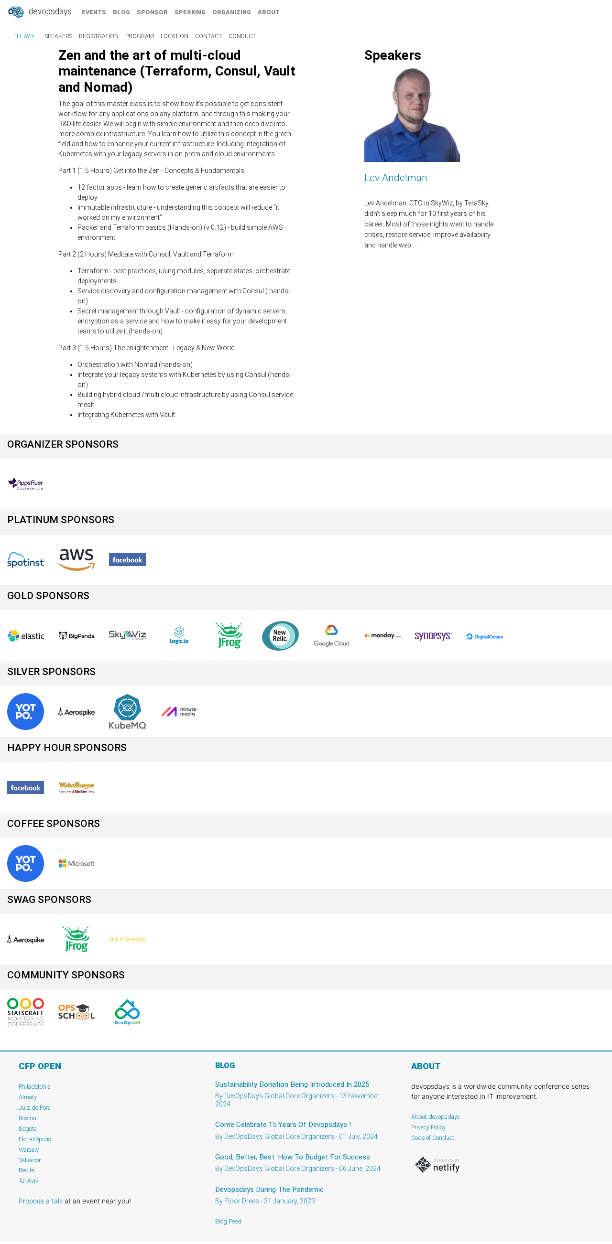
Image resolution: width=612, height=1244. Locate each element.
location (174, 36)
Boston (27, 1118)
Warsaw (29, 1149)
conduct (242, 36)
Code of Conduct (432, 1137)
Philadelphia (35, 1086)
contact (208, 36)
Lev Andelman (395, 177)
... (415, 245)
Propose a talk (41, 1201)
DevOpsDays (49, 11)
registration (99, 36)
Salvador (30, 1160)
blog (121, 12)
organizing (231, 12)
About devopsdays (435, 1116)
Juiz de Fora (35, 1107)
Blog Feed (228, 1221)
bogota (28, 1128)
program (139, 36)
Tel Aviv (24, 36)
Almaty (28, 1097)
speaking (190, 12)
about (269, 12)
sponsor (152, 12)
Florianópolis (35, 1139)
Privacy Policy (428, 1127)
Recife (26, 1170)
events (94, 12)
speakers (58, 36)
